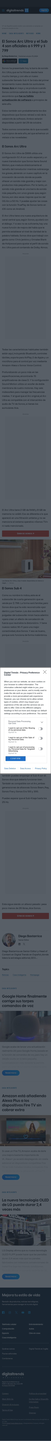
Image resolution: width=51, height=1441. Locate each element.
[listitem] (25, 722)
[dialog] (25, 720)
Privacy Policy (41, 768)
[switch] (40, 728)
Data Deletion (10, 768)
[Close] (45, 672)
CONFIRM (15, 759)
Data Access (25, 768)
